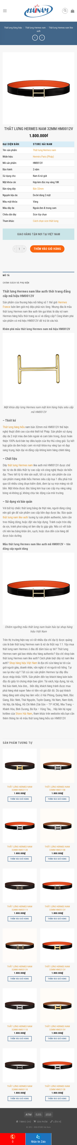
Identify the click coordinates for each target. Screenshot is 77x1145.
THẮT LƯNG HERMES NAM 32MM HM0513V (19, 968)
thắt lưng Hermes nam (20, 465)
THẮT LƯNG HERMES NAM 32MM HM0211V (19, 788)
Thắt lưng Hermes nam (35, 27)
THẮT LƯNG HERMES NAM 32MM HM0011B (19, 1088)
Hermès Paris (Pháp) (43, 156)
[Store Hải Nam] (38, 11)
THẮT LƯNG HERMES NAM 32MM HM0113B (57, 788)
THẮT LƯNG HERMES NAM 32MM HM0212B (57, 1088)
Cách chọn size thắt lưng (45, 221)
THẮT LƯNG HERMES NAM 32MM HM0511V (19, 908)
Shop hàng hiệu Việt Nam (23, 663)
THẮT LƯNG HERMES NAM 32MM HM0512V (57, 908)
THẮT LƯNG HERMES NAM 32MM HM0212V (57, 968)
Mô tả (6, 275)
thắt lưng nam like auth (15, 517)
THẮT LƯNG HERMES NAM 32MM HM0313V (57, 1028)
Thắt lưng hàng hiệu (13, 27)
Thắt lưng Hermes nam (44, 150)
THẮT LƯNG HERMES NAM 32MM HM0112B (19, 848)
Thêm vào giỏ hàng (47, 249)
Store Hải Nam (24, 713)
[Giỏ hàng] (72, 11)
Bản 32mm (38, 188)
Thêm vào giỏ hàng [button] (19, 799)
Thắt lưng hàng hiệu (14, 427)
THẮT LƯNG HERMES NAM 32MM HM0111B (19, 1028)
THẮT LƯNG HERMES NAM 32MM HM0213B (57, 848)
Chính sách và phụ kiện (16, 282)
